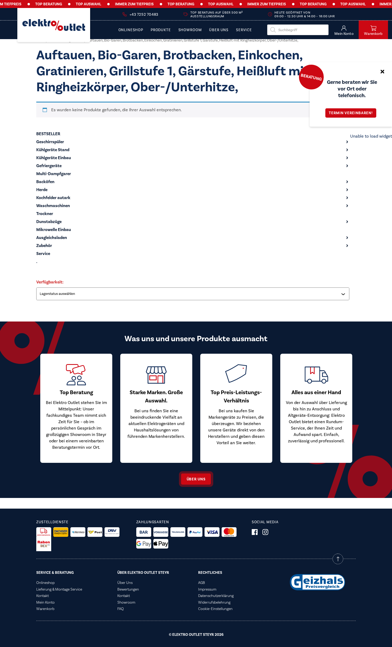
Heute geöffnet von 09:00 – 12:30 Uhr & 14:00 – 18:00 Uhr (304, 14)
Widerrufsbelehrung (214, 602)
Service (244, 30)
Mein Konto (45, 602)
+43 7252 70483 (144, 14)
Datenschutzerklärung (216, 596)
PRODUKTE (161, 30)
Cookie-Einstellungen (215, 609)
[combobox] (193, 294)
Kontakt (42, 596)
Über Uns (219, 30)
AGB (201, 582)
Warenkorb (45, 609)
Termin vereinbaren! (351, 113)
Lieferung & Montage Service (59, 589)
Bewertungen (128, 589)
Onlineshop (130, 30)
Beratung (311, 77)
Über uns (196, 479)
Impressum (207, 589)
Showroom (190, 30)
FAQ (120, 609)
